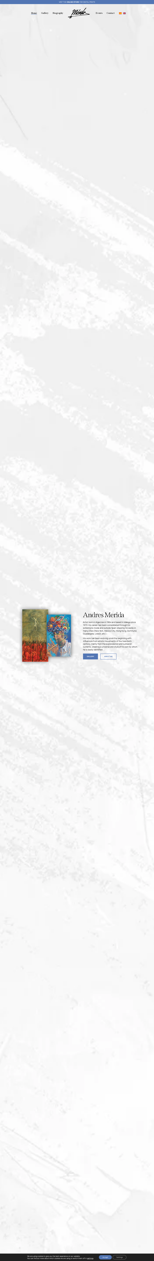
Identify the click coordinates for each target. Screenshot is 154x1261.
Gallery (44, 13)
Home (34, 13)
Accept (105, 1257)
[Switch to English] (124, 13)
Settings (119, 1257)
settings (90, 1258)
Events (99, 13)
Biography (58, 13)
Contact (110, 13)
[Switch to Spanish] (120, 13)
